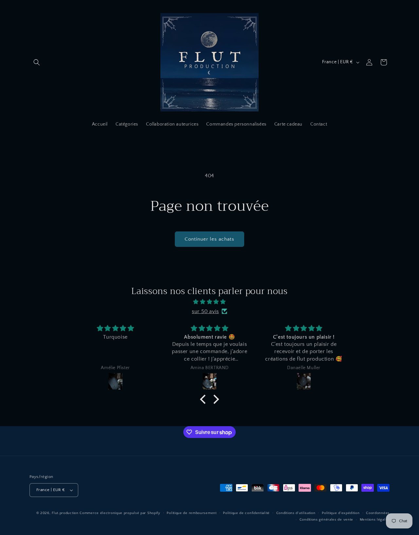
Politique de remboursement (191, 513)
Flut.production (65, 513)
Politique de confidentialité (246, 513)
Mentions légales (375, 520)
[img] (209, 302)
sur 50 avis (205, 311)
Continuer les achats (209, 239)
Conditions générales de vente (326, 520)
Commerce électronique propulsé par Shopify (120, 513)
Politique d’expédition (340, 513)
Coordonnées (378, 513)
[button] (36, 62)
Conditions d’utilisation (296, 513)
